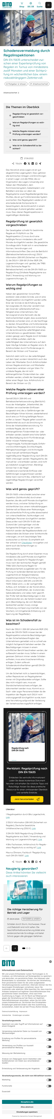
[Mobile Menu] (48, 5)
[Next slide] (15, 948)
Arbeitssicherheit (10, 93)
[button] (25, 163)
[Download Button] (27, 737)
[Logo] (8, 5)
